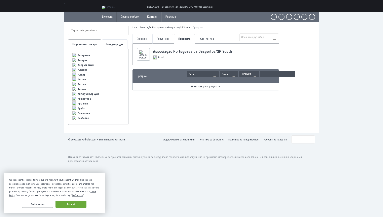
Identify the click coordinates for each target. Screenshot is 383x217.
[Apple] (297, 17)
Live (134, 27)
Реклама (170, 16)
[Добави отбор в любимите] (235, 51)
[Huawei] (312, 17)
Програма (184, 38)
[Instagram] (289, 17)
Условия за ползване (275, 139)
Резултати (163, 38)
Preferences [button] (77, 195)
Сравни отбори (130, 16)
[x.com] (281, 17)
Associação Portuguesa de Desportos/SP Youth (165, 27)
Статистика (207, 38)
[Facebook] (274, 17)
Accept (71, 204)
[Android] (304, 17)
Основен (142, 38)
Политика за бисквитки (211, 139)
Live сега (107, 16)
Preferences (37, 204)
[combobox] (259, 37)
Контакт (152, 16)
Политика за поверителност (243, 139)
